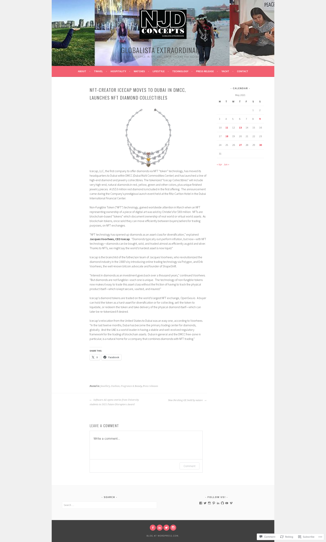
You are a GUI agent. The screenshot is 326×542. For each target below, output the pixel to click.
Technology (180, 71)
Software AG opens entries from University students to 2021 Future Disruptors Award (114, 402)
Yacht (225, 71)
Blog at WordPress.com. (163, 535)
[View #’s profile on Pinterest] (213, 503)
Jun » (226, 164)
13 (240, 127)
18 (226, 136)
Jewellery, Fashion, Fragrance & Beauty (121, 386)
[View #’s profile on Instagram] (209, 503)
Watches (139, 71)
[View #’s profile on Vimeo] (231, 503)
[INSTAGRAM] (173, 528)
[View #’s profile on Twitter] (205, 503)
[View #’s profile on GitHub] (222, 503)
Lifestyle (159, 71)
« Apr (219, 164)
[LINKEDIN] (160, 528)
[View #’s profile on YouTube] (226, 503)
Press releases (150, 386)
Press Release (205, 71)
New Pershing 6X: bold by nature (185, 400)
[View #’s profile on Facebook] (200, 503)
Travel (98, 71)
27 (240, 145)
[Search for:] (109, 505)
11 (226, 127)
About (82, 71)
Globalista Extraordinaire (163, 50)
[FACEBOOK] (153, 528)
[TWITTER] (166, 528)
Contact (242, 71)
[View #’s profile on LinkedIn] (218, 503)
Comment (189, 466)
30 (260, 145)
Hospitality (118, 71)
